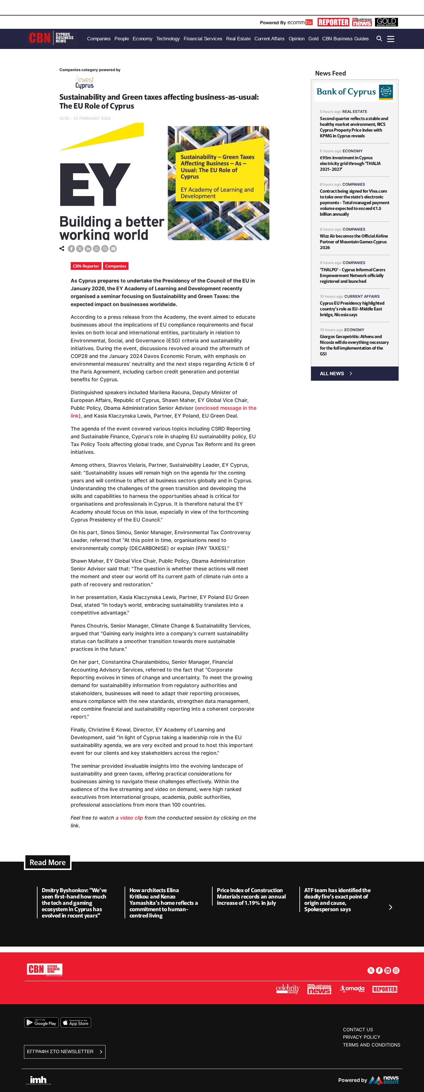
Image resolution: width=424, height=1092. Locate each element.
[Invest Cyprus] (84, 83)
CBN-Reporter (86, 266)
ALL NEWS (332, 373)
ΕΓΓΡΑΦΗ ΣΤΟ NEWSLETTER (61, 1051)
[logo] (52, 38)
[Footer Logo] (45, 970)
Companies (115, 266)
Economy (353, 151)
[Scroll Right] (390, 907)
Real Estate (354, 111)
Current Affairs (362, 296)
